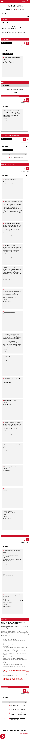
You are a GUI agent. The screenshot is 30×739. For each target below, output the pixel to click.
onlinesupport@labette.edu (9, 558)
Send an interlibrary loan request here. (12, 110)
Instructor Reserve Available (16, 157)
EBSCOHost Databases (9, 245)
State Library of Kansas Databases (12, 466)
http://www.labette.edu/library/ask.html (12, 600)
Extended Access (5, 39)
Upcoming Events (5, 19)
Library (14, 9)
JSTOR (5, 290)
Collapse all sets (25, 45)
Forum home (16, 92)
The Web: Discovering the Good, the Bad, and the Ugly (17, 718)
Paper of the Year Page (17, 32)
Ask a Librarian (4, 82)
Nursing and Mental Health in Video (12, 378)
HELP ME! (3, 536)
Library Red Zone (20, 9)
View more (5, 347)
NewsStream (7, 356)
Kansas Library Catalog (9, 312)
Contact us (12, 730)
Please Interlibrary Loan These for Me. (10, 96)
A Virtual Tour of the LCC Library (17, 705)
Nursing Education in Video (10, 400)
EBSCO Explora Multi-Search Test (11, 489)
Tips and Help (4, 619)
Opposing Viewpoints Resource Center (12, 422)
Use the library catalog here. (10, 179)
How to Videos (4, 687)
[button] (6, 43)
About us (5, 730)
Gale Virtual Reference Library (10, 267)
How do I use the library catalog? (17, 709)
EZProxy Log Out (8, 511)
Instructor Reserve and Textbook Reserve (10, 135)
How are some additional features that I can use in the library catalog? (18, 713)
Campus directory (22, 730)
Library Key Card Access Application (12, 57)
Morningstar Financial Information (11, 334)
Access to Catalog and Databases (9, 164)
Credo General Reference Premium (12, 223)
